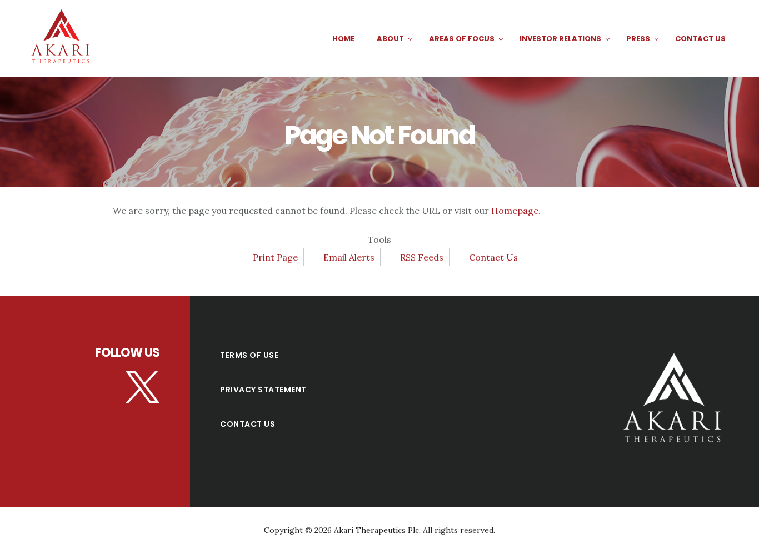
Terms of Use (249, 355)
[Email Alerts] (316, 257)
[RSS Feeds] (393, 257)
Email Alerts (348, 257)
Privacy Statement (263, 389)
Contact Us (493, 257)
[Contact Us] (462, 257)
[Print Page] (246, 257)
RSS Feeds (421, 257)
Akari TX (64, 38)
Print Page (275, 257)
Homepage (514, 210)
